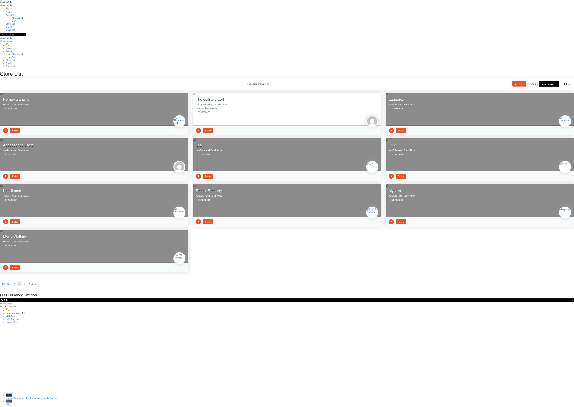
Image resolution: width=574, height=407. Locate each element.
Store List (10, 23)
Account (10, 14)
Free (392, 144)
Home (9, 11)
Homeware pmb (16, 99)
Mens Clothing (15, 236)
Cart (14, 20)
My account (17, 17)
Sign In (24, 389)
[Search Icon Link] (7, 8)
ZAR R (9, 403)
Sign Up (17, 389)
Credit (9, 26)
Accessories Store (18, 144)
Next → (32, 283)
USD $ (31, 397)
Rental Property (209, 190)
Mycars (395, 190)
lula (199, 144)
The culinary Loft (210, 99)
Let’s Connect (12, 318)
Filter (520, 83)
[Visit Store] (6, 130)
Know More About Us (16, 312)
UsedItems (12, 190)
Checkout (10, 29)
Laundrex (396, 99)
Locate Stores (12, 321)
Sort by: (534, 83)
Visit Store (11, 315)
